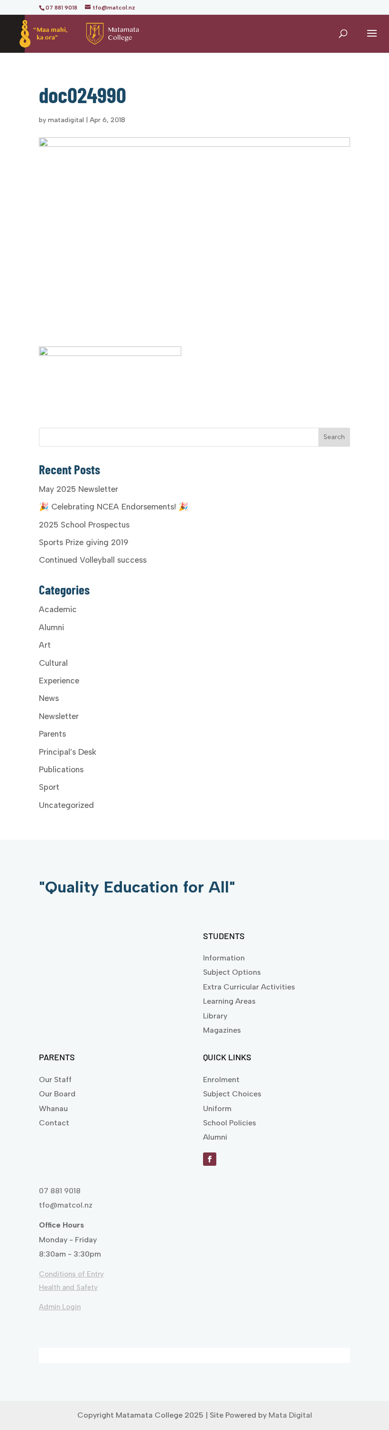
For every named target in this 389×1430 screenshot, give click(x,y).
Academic (58, 609)
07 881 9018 (60, 1190)
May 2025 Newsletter (78, 489)
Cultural (53, 663)
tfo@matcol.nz (66, 1204)
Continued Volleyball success (93, 560)
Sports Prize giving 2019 (84, 542)
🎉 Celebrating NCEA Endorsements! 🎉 (113, 506)
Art (45, 645)
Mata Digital (290, 1415)
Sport (49, 787)
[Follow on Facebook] (209, 1159)
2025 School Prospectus (84, 524)
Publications (61, 769)
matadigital (66, 120)
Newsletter (59, 716)
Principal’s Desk (67, 752)
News (49, 698)
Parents (52, 734)
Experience (59, 680)
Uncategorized (66, 805)
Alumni (51, 627)
